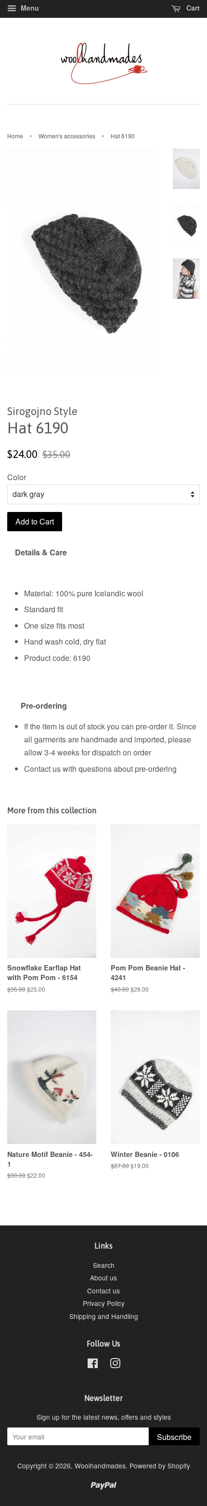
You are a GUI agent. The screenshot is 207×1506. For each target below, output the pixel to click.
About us (103, 1277)
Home (15, 136)
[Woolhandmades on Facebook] (92, 1365)
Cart (192, 8)
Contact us (103, 1290)
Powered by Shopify (159, 1465)
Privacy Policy (104, 1303)
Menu (29, 8)
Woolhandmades (100, 1465)
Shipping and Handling (103, 1316)
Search (104, 1265)
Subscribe (174, 1436)
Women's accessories (67, 136)
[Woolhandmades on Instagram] (115, 1365)
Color (16, 477)
